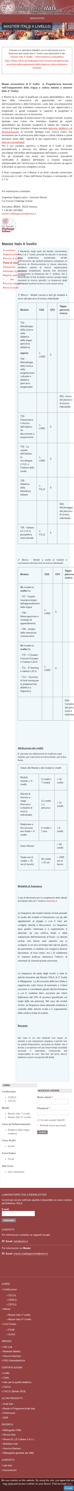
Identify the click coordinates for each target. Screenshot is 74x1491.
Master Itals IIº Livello (19, 1117)
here (69, 1483)
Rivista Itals (9, 1434)
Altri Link (7, 1347)
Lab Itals (7, 1465)
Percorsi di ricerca (9, 258)
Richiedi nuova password (53, 1125)
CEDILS (12, 1097)
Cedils (6, 1373)
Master (6, 1309)
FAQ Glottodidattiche (14, 1360)
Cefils (6, 1377)
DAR (5, 1417)
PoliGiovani (9, 1413)
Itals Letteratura (16, 1171)
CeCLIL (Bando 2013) (14, 1391)
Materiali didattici (12, 1351)
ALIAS (11, 1146)
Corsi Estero (9, 1324)
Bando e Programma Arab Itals (19, 1408)
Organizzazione (9, 254)
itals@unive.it (21, 1241)
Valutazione (9, 267)
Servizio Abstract (12, 1356)
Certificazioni (10, 1289)
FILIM (11, 1159)
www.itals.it (51, 901)
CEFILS (12, 1304)
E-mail (6, 1209)
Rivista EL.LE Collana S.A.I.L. (19, 1439)
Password (43, 1108)
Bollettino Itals (10, 1443)
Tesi (12, 279)
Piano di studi (9, 262)
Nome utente (45, 1097)
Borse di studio (9, 287)
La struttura (9, 250)
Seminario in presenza (9, 271)
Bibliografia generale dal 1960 (18, 1453)
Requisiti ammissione (9, 275)
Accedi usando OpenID (53, 1120)
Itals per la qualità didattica (17, 1382)
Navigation (37, 18)
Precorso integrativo (9, 283)
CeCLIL (7, 1387)
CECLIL (12, 1101)
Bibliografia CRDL (12, 1430)
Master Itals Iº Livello (19, 1113)
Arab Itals (8, 1404)
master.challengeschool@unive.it (19, 213)
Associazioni (10, 1470)
